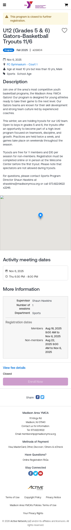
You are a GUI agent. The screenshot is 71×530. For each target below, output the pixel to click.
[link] (22, 64)
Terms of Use (49, 505)
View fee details (14, 367)
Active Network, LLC (21, 521)
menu (4, 4)
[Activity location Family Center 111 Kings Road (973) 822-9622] (40, 214)
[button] (64, 30)
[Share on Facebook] (37, 398)
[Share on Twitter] (42, 398)
